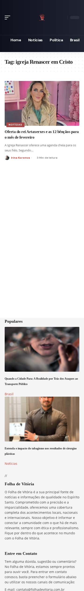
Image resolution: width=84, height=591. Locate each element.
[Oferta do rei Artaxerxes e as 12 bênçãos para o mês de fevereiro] (42, 103)
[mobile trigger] (9, 17)
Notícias (15, 124)
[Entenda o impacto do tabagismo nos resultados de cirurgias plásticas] (42, 419)
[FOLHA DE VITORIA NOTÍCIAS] (42, 16)
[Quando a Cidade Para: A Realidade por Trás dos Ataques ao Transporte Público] (42, 349)
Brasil (9, 394)
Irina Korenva (20, 158)
